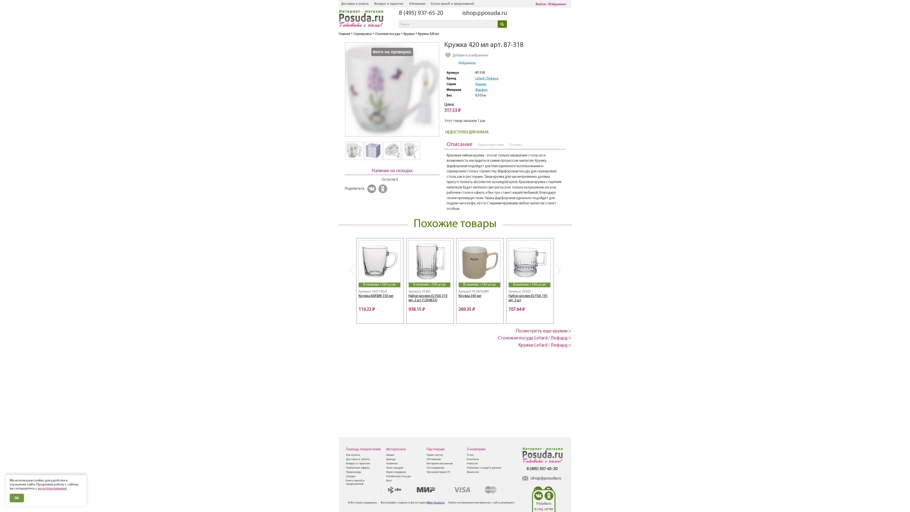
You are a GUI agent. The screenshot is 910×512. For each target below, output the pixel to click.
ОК (16, 498)
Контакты (473, 459)
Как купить (353, 455)
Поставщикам (435, 467)
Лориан (480, 84)
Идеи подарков (396, 472)
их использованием (52, 488)
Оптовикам (417, 3)
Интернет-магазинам (440, 463)
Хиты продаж (394, 467)
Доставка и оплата (355, 3)
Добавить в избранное (470, 55)
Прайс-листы (435, 455)
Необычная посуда (398, 476)
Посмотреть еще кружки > (543, 331)
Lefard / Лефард (486, 78)
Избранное (557, 4)
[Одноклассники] (383, 188)
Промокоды (353, 472)
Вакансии (473, 472)
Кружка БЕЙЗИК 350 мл (376, 296)
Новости (472, 463)
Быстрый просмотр (380, 276)
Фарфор (481, 90)
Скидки (350, 476)
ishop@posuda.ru (484, 13)
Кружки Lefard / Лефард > (544, 345)
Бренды (391, 459)
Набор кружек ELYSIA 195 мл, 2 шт (528, 298)
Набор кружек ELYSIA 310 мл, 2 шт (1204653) (428, 298)
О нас (470, 455)
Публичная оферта (358, 467)
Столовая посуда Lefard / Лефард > (534, 338)
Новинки (392, 463)
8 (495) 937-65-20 (421, 13)
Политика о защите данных (484, 467)
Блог (389, 480)
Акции (390, 455)
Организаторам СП (438, 472)
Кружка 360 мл (470, 296)
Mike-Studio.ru (436, 502)
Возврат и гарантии (388, 3)
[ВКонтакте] (372, 188)
